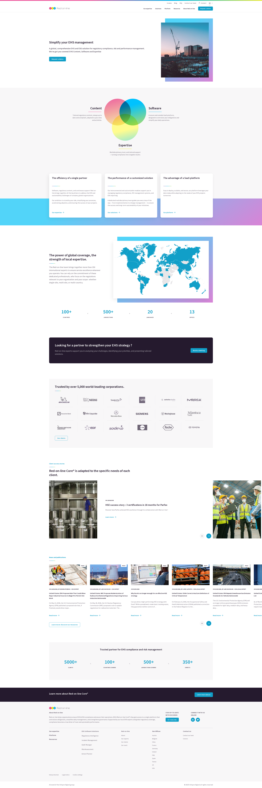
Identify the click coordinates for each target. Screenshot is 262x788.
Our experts (125, 739)
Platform (167, 9)
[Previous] (202, 536)
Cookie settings (77, 775)
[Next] (208, 536)
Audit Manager (87, 745)
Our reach (124, 745)
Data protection (54, 775)
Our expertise (147, 9)
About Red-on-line (189, 9)
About (123, 735)
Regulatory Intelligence (90, 736)
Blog (175, 3)
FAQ (181, 3)
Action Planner (87, 754)
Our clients (124, 742)
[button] (256, 781)
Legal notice (65, 775)
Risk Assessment (87, 749)
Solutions (158, 9)
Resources (177, 9)
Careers (169, 3)
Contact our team (190, 3)
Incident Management (89, 740)
